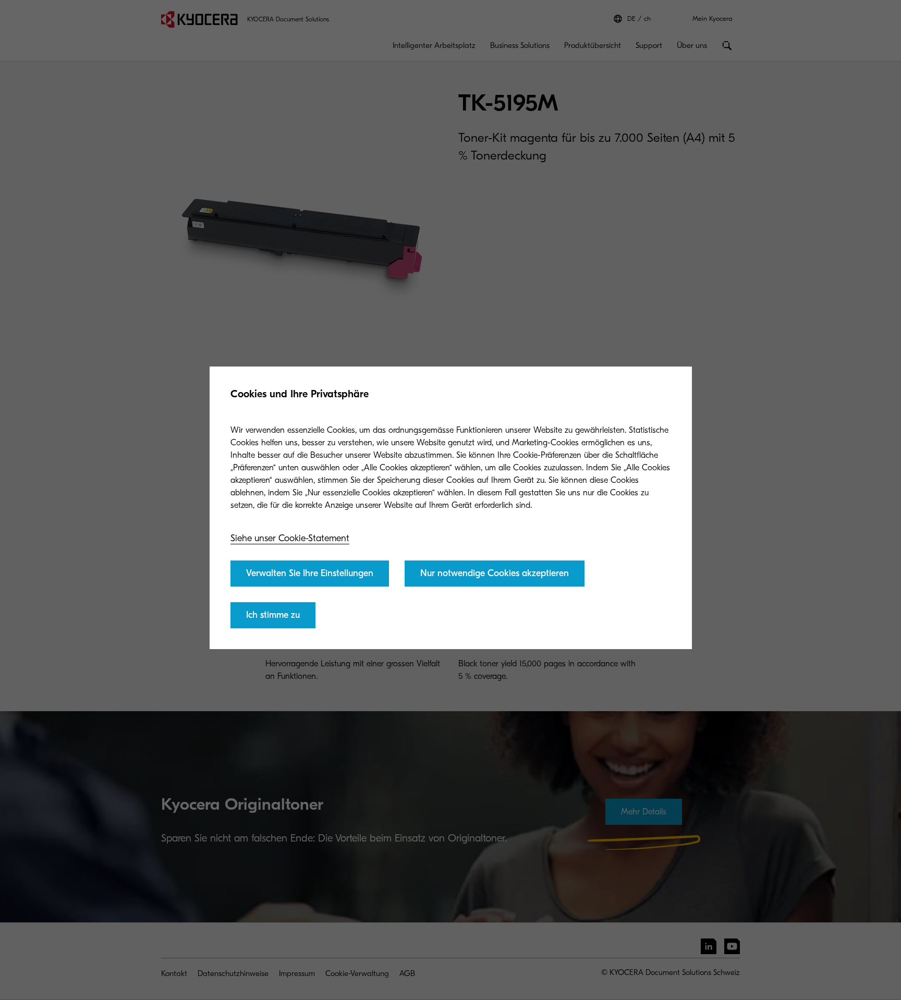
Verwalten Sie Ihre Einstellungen (309, 573)
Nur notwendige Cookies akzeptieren (494, 573)
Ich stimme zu (273, 614)
